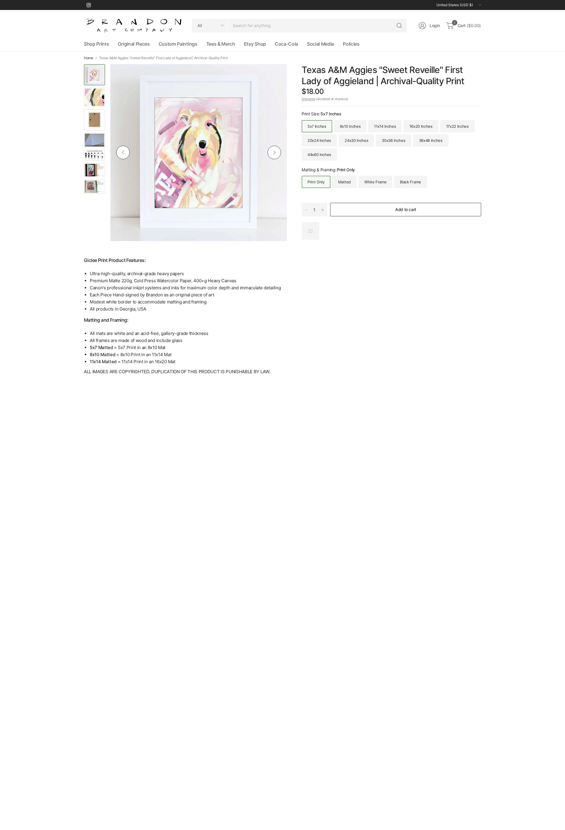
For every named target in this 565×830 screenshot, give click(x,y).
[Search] (399, 25)
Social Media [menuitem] (320, 44)
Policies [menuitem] (351, 44)
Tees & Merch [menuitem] (220, 44)
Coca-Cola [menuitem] (286, 44)
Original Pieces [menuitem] (133, 44)
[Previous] (123, 152)
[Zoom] (275, 75)
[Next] (274, 152)
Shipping (308, 99)
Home (88, 58)
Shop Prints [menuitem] (96, 44)
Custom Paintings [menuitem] (178, 44)
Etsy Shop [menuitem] (255, 44)
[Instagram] (88, 5)
